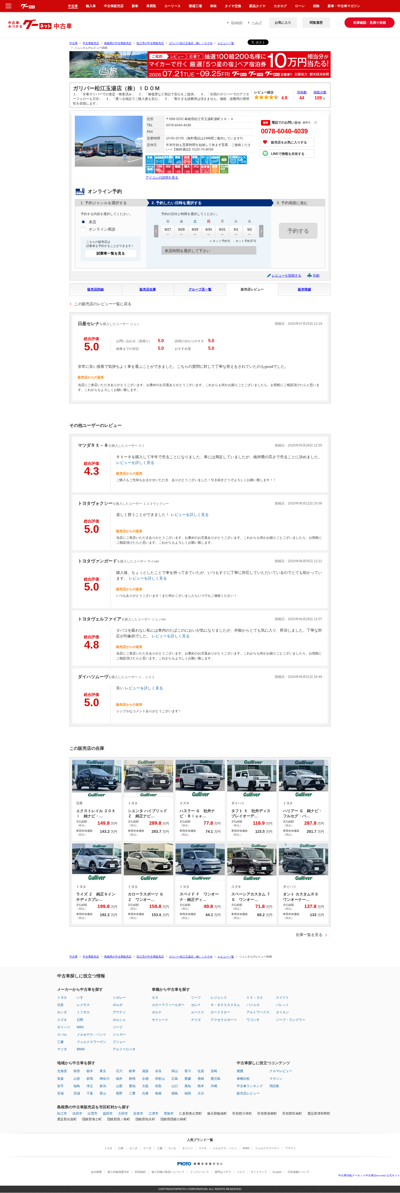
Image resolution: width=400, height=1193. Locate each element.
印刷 (316, 275)
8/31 (222, 229)
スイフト (282, 997)
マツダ (62, 1049)
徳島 (174, 1093)
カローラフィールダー (168, 1005)
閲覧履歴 (316, 23)
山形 (76, 1079)
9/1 (236, 229)
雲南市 (169, 1113)
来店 (92, 222)
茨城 (76, 1093)
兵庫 (145, 1093)
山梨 (119, 1086)
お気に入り (283, 23)
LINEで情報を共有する (287, 154)
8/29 (195, 229)
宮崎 (214, 1071)
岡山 (174, 1071)
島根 (158, 1093)
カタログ (280, 6)
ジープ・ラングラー (290, 1020)
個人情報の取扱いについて (168, 1171)
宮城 (60, 1093)
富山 (103, 1093)
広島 (174, 1079)
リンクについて (199, 1171)
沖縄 (214, 1086)
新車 (135, 6)
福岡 (187, 1093)
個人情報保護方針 (118, 1171)
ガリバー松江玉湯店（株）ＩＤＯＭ (191, 43)
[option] (200, 66)
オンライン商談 (102, 229)
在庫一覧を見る (309, 934)
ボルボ (117, 1005)
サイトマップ (259, 1171)
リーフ (196, 997)
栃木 (90, 1071)
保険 (316, 6)
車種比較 (243, 1079)
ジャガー (119, 1034)
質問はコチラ (223, 1171)
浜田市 (77, 1113)
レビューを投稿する (286, 275)
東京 (103, 1071)
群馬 (90, 1079)
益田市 (108, 1113)
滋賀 (145, 1071)
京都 (145, 1079)
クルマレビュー (280, 1071)
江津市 (153, 1113)
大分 (201, 1093)
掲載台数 (320, 92)
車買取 (151, 6)
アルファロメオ (124, 1049)
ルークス (197, 1012)
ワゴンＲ (253, 1020)
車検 (213, 6)
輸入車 (91, 6)
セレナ (196, 1005)
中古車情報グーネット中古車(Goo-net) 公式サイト (369, 1175)
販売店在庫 (148, 289)
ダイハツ (63, 1027)
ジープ (117, 1027)
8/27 (168, 229)
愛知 (132, 1086)
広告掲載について (298, 1171)
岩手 (60, 1086)
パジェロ (253, 1005)
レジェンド (219, 997)
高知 (187, 1086)
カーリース (172, 6)
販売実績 (304, 289)
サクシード (160, 1020)
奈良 (158, 1071)
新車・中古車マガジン (344, 6)
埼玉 (90, 1086)
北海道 (62, 1071)
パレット (282, 1005)
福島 (76, 1086)
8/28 (181, 229)
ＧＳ (155, 997)
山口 (174, 1086)
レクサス (83, 1005)
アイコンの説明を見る (162, 177)
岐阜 (132, 1071)
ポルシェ (119, 1020)
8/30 (208, 229)
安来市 (138, 1113)
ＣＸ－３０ (255, 997)
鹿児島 (215, 1079)
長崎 (201, 1079)
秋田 (76, 1071)
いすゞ (82, 997)
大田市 (123, 1113)
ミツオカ (83, 1012)
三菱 (60, 1042)
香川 (187, 1071)
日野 (80, 1020)
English (236, 23)
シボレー (119, 997)
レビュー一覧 (226, 43)
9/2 (249, 229)
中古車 (73, 43)
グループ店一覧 (200, 289)
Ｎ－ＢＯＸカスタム (225, 1005)
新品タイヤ (257, 6)
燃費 (240, 1071)
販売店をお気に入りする (289, 142)
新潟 (103, 1086)
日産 (60, 1005)
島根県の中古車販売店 (117, 43)
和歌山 (160, 1079)
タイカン (282, 1012)
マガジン (275, 1079)
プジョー (119, 1042)
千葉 (90, 1093)
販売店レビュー (252, 289)
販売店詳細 (95, 289)
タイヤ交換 (233, 6)
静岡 (132, 1079)
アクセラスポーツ (224, 1020)
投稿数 (302, 92)
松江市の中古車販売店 (150, 43)
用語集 (274, 1086)
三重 (132, 1093)
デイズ (196, 1020)
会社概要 (96, 1171)
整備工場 (195, 6)
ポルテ (157, 1012)
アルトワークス (258, 1012)
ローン (300, 6)
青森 (60, 1079)
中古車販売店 (91, 43)
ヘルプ (257, 23)
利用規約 (140, 1171)
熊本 (201, 1086)
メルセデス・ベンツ (91, 1034)
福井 (119, 1079)
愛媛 (187, 1079)
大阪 (145, 1086)
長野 (119, 1093)
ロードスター (220, 1012)
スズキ (62, 1020)
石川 (119, 1071)
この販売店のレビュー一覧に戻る (102, 304)
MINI (80, 1027)
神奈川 (104, 1079)
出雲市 (92, 1113)
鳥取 (158, 1086)
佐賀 (201, 1071)
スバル (62, 1034)
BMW (81, 1049)
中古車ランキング (250, 1086)
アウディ (119, 1012)
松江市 (62, 1113)
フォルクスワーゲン (91, 1042)
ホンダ (62, 1012)
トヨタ (62, 997)
